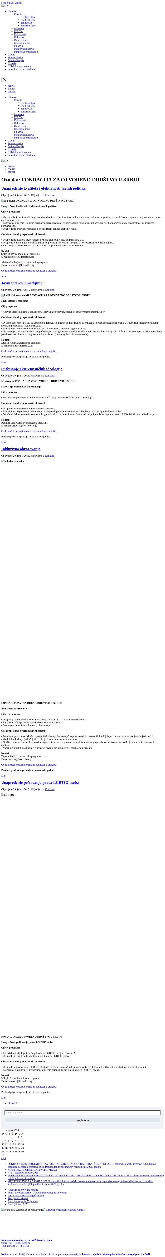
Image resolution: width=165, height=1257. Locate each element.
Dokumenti (20, 34)
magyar (11, 85)
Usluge (11, 54)
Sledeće (12, 1103)
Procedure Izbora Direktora (21, 69)
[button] (82, 75)
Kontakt (12, 63)
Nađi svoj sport (28, 25)
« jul (3, 1158)
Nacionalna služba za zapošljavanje (26, 1195)
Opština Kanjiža (16, 60)
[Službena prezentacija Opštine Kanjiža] (64, 1209)
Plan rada (19, 28)
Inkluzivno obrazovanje (20, 449)
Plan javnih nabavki (24, 48)
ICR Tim (18, 31)
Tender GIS (27, 22)
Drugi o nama (21, 40)
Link (3, 362)
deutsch (11, 91)
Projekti (18, 14)
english (11, 88)
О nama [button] (12, 11)
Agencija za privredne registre (23, 1189)
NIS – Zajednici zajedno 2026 (23, 1172)
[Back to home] (4, 5)
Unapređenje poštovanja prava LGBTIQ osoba (40, 782)
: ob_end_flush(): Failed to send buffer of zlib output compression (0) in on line (75, 1254)
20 (12, 1148)
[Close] (4, 79)
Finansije (18, 46)
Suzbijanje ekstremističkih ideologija (32, 369)
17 (3, 1148)
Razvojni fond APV (18, 1204)
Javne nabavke (15, 57)
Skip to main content (11, 2)
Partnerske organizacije (26, 51)
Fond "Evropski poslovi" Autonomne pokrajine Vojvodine (37, 1192)
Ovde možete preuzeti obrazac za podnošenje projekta (28, 270)
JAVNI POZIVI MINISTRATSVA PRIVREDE (32, 1169)
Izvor (4, 276)
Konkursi (49, 195)
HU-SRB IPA (28, 16)
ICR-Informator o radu (19, 66)
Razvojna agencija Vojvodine (23, 1201)
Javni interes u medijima (21, 283)
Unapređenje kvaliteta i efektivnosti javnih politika (43, 188)
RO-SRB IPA (28, 19)
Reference (19, 37)
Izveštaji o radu (22, 43)
